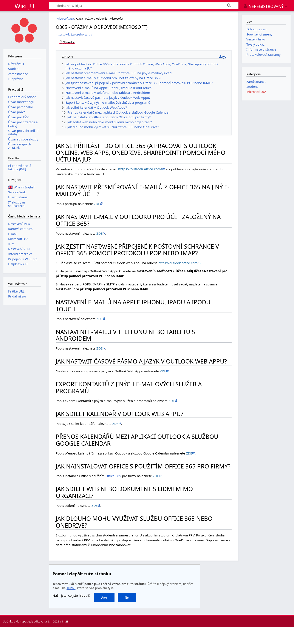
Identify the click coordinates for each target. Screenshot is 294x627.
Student (252, 87)
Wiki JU (24, 6)
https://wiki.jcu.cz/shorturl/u (74, 34)
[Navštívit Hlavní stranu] (24, 30)
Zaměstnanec (256, 82)
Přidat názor (17, 296)
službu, (71, 588)
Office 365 (113, 476)
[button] (104, 597)
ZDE (97, 204)
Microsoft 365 (65, 18)
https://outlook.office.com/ (140, 169)
